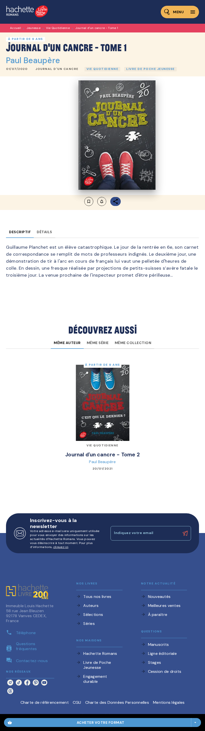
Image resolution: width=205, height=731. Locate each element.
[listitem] (10, 682)
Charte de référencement (44, 702)
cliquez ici (60, 547)
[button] (57, 69)
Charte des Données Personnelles (117, 702)
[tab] (20, 232)
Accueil (15, 28)
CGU (77, 702)
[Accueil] (27, 12)
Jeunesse (33, 28)
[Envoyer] (185, 533)
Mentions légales (168, 702)
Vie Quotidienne (58, 28)
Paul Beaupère (33, 60)
